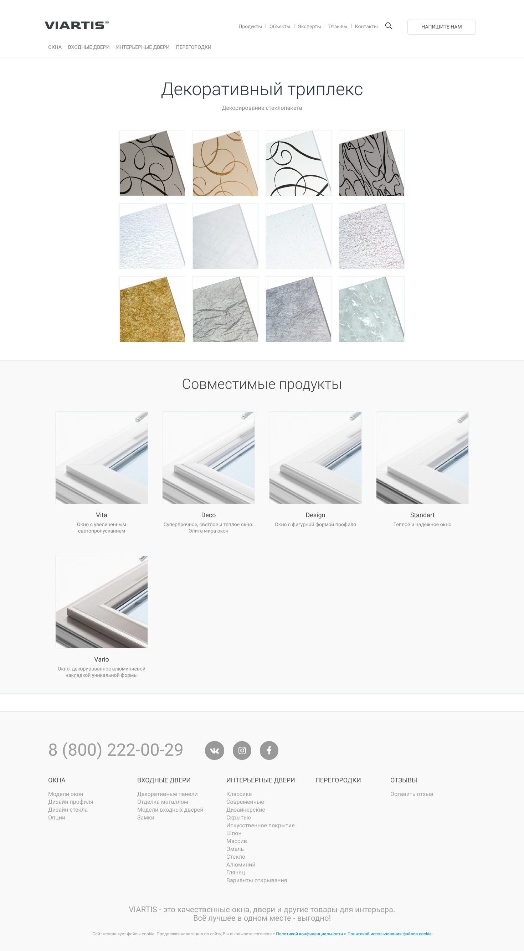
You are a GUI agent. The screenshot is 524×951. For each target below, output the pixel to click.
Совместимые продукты (262, 384)
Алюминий (241, 864)
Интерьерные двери (260, 780)
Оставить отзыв (411, 794)
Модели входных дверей (170, 809)
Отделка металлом (162, 801)
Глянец (235, 872)
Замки (145, 817)
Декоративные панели (167, 794)
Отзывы (403, 780)
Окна (57, 780)
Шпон (234, 833)
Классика (239, 794)
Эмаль (235, 848)
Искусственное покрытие (260, 825)
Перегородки (338, 780)
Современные (245, 801)
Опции (56, 817)
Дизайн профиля (70, 801)
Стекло (235, 856)
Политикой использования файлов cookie (390, 933)
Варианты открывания (256, 880)
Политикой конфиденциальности (309, 933)
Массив (236, 841)
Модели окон (65, 794)
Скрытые (238, 817)
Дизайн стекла (68, 809)
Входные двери (164, 780)
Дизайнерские (245, 809)
